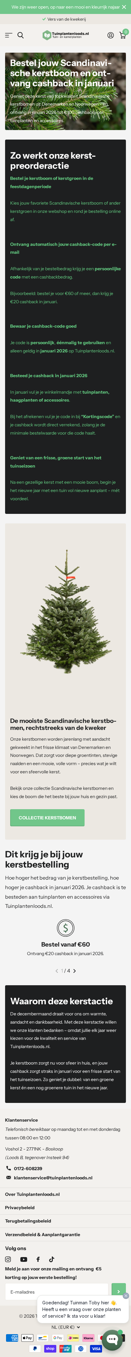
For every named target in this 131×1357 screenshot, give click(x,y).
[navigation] (56, 971)
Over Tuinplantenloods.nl (32, 1194)
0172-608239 (28, 1168)
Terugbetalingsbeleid (28, 1221)
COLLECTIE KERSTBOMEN (47, 818)
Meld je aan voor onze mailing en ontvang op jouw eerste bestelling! (53, 1273)
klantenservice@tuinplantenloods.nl (53, 1178)
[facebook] (38, 1259)
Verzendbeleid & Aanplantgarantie (42, 1234)
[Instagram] (8, 1259)
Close (124, 7)
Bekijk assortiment (8, 35)
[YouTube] (23, 1259)
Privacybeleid (20, 1207)
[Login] (110, 35)
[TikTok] (51, 1259)
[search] (20, 35)
